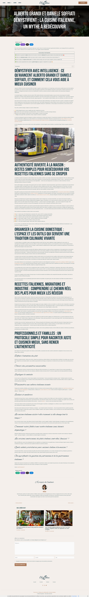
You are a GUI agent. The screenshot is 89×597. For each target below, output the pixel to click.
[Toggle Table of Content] (72, 66)
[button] (11, 3)
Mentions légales (52, 592)
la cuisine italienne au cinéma (45, 389)
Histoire (47, 581)
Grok (27, 44)
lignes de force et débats (48, 312)
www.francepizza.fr (21, 467)
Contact (54, 581)
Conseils (41, 581)
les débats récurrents (45, 120)
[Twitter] (46, 585)
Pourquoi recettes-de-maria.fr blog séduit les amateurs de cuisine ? (30, 528)
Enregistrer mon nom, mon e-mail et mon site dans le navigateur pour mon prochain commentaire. (34, 561)
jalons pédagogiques (24, 389)
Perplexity (23, 44)
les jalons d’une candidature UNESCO (62, 261)
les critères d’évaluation (35, 120)
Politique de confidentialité (43, 592)
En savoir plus (74, 596)
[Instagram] (44, 585)
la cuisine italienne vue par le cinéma (43, 194)
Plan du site (35, 592)
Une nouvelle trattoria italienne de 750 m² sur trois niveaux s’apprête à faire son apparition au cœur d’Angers (57, 528)
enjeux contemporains (37, 312)
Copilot (31, 44)
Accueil (34, 581)
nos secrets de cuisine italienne (63, 191)
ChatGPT (17, 44)
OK (78, 596)
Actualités (45, 31)
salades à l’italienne (34, 193)
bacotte (43, 401)
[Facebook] (42, 585)
